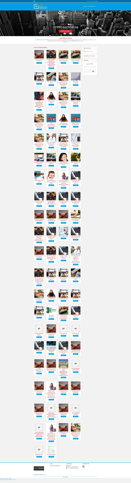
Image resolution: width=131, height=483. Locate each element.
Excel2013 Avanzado (39, 315)
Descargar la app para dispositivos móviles (7, 479)
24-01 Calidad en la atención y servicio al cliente (51, 182)
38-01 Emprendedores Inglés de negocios (51, 125)
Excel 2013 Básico (76, 298)
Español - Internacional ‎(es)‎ (89, 6)
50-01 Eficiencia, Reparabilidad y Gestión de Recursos (51, 203)
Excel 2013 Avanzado (39, 81)
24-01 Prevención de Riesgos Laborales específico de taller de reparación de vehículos (39, 280)
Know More (65, 31)
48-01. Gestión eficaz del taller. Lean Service (63, 203)
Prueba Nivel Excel (51, 298)
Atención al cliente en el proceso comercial (51, 144)
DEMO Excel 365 (39, 454)
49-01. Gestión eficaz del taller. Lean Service (39, 203)
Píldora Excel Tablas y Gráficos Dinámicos (75, 102)
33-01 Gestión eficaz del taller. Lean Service (51, 237)
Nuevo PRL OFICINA (63, 236)
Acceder (96, 1)
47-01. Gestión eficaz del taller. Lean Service (75, 203)
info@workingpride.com (74, 467)
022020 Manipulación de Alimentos (39, 370)
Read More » (65, 42)
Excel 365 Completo (51, 454)
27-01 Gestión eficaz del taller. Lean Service (63, 257)
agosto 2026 (90, 64)
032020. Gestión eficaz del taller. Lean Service (63, 352)
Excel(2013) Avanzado (63, 298)
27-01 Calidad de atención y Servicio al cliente (63, 164)
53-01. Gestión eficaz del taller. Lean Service (75, 182)
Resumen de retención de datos (6, 478)
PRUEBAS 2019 (39, 350)
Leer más (39, 62)
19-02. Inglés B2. (63, 333)
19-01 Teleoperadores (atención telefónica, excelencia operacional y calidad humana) (63, 183)
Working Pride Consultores (55, 465)
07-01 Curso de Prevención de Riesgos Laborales (63, 317)
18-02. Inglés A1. (75, 333)
